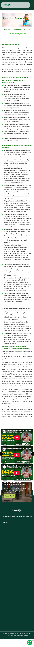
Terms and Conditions (18, 635)
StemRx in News (6, 572)
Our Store (4, 563)
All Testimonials (6, 560)
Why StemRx (5, 555)
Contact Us (8, 496)
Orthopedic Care (7, 541)
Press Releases (6, 580)
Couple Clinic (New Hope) (9, 538)
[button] (32, 5)
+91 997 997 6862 (9, 611)
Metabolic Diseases (7, 546)
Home (8, 29)
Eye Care (4, 543)
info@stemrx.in (8, 614)
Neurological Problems (8, 533)
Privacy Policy (10, 635)
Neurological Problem (22, 29)
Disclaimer (26, 635)
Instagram (5, 583)
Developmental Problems (9, 536)
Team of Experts (6, 558)
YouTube (4, 575)
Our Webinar (5, 577)
